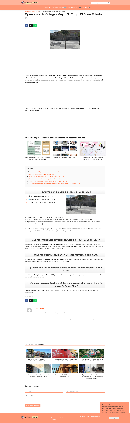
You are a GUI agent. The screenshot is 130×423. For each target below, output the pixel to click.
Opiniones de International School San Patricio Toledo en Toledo (44, 319)
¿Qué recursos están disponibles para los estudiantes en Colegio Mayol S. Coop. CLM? (54, 183)
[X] (31, 25)
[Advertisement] (65, 61)
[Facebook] (26, 25)
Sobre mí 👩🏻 (87, 7)
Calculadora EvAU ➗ (74, 7)
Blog (46, 7)
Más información (112, 414)
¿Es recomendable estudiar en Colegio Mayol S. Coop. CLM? (46, 176)
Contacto (53, 419)
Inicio (41, 7)
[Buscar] (108, 3)
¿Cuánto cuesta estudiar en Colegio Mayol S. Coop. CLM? (45, 179)
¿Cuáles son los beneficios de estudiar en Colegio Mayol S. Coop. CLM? (49, 181)
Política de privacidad (57, 417)
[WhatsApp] (35, 25)
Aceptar (114, 418)
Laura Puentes (31, 18)
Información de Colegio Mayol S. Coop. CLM (41, 174)
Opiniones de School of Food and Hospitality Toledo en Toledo (86, 319)
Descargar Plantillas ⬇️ (59, 7)
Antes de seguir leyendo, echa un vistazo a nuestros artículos (48, 172)
